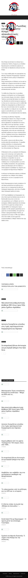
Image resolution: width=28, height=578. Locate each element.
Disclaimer (5, 573)
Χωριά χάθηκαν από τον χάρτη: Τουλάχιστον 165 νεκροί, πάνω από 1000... (12, 443)
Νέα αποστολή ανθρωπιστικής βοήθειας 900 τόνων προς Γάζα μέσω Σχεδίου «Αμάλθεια (13, 305)
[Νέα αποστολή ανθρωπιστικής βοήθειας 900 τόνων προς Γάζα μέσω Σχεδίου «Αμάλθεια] (14, 294)
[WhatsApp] (14, 274)
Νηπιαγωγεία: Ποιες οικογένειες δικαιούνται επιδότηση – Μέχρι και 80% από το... (13, 392)
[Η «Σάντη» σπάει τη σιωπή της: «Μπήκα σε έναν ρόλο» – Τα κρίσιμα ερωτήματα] (14, 499)
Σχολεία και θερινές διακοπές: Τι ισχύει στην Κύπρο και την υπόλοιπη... (13, 537)
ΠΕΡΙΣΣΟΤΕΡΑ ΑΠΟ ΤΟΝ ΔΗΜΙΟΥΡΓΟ (13, 286)
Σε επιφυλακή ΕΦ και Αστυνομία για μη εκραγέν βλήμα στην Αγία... (13, 458)
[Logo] (11, 32)
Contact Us (23, 573)
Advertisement (16, 573)
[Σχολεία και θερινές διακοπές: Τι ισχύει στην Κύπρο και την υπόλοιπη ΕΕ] (14, 531)
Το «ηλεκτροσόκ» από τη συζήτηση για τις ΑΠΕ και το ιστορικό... (13, 490)
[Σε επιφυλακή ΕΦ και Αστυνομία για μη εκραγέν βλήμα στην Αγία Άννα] (14, 336)
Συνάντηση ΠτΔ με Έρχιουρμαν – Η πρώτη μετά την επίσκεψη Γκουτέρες (13, 521)
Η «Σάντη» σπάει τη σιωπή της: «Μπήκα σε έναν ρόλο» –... (12, 505)
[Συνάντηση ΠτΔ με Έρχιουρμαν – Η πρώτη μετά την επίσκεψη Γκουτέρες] (14, 514)
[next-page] (5, 354)
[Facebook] (7, 274)
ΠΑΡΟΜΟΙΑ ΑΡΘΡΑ (7, 284)
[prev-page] (2, 354)
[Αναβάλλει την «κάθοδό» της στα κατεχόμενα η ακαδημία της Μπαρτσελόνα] (14, 468)
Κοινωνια (3, 299)
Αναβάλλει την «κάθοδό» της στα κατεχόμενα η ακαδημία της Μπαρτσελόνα (13, 474)
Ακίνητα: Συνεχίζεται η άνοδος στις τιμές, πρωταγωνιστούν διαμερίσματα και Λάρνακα (13, 326)
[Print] (21, 274)
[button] (2, 17)
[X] (11, 274)
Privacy (10, 573)
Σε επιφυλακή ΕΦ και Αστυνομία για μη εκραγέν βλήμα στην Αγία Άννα (13, 348)
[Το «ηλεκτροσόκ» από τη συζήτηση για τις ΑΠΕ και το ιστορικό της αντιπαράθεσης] (14, 484)
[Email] (18, 274)
